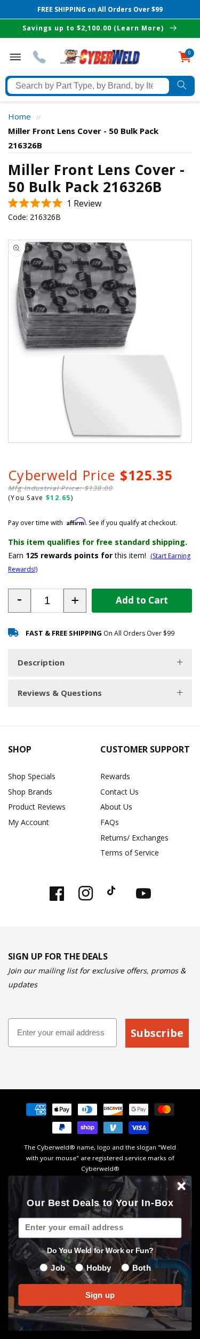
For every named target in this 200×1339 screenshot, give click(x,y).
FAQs (109, 822)
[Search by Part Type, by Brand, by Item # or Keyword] (182, 86)
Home (19, 116)
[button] (54, 203)
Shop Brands (30, 792)
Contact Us (119, 792)
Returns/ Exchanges (134, 838)
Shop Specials (31, 776)
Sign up (100, 1295)
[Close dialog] (181, 1186)
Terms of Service (129, 852)
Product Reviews (37, 807)
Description (41, 662)
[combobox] (88, 86)
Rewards (115, 776)
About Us (116, 807)
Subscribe (157, 1033)
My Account (28, 822)
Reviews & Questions (60, 692)
